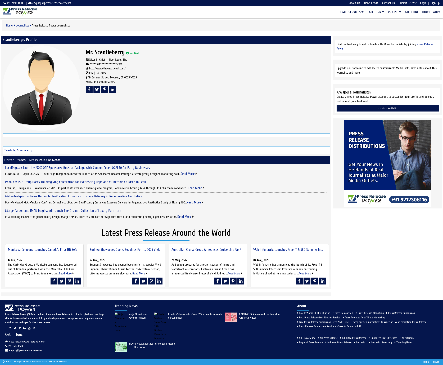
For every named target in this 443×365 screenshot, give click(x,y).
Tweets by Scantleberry (18, 150)
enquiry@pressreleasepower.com (51, 3)
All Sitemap (408, 338)
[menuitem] (341, 12)
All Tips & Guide (307, 338)
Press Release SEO (344, 313)
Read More (188, 174)
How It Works (306, 313)
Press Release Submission (401, 313)
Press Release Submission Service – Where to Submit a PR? (330, 326)
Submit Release (408, 3)
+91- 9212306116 (15, 3)
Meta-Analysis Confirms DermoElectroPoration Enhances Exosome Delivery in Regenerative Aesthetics (73, 196)
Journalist (361, 342)
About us (354, 3)
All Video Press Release (354, 338)
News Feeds (371, 3)
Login (423, 3)
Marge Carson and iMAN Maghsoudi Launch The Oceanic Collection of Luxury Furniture (63, 211)
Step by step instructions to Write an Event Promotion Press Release (390, 322)
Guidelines (412, 12)
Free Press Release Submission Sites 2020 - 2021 (324, 322)
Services (355, 12)
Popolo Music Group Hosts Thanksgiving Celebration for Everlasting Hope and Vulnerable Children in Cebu (75, 182)
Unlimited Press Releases (384, 338)
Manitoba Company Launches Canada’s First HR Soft (42, 250)
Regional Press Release (311, 342)
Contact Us (388, 3)
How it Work (431, 12)
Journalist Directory (381, 342)
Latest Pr (375, 12)
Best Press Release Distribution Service (319, 317)
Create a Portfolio (387, 108)
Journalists (22, 25)
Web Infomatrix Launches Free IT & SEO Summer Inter (289, 250)
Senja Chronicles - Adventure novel (138, 316)
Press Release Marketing (371, 313)
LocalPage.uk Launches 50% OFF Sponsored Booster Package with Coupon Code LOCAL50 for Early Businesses (77, 168)
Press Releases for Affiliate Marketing (365, 317)
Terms (426, 361)
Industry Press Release (339, 342)
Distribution (323, 313)
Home (342, 12)
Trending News (404, 342)
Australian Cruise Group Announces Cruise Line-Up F (206, 250)
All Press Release (329, 338)
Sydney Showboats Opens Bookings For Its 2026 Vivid (125, 250)
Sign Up (435, 3)
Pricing (393, 12)
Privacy (436, 361)
